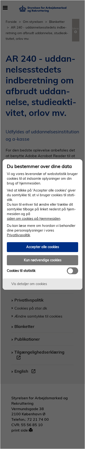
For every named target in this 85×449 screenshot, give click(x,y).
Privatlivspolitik (18, 235)
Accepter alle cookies (42, 247)
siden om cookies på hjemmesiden (33, 218)
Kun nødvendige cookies (42, 260)
